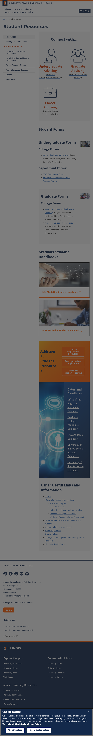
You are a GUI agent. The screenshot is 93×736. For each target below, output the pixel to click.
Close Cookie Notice (39, 730)
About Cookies (15, 730)
